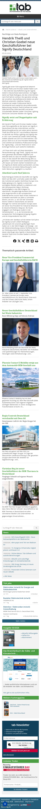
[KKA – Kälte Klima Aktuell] (7, 713)
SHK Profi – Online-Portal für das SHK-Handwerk (20, 705)
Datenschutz (19, 802)
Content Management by (10, 805)
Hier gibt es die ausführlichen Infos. (16, 693)
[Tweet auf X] (19, 242)
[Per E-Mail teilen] (32, 241)
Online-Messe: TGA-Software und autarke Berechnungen (19, 554)
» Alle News (7, 576)
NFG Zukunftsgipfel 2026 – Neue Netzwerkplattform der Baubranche (19, 538)
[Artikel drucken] (36, 241)
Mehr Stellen (20, 621)
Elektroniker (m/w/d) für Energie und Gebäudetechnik (18, 588)
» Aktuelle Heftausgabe (29, 633)
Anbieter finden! (21, 789)
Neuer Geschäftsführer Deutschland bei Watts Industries (19, 311)
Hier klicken (23, 745)
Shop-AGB (9, 802)
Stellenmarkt (16, 799)
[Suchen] (37, 21)
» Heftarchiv (25, 635)
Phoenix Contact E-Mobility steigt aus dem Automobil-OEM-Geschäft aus (20, 364)
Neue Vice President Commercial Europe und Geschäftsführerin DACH (20, 258)
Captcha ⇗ (29, 747)
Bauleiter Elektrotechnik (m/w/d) (16, 598)
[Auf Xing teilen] (23, 242)
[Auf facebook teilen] (15, 242)
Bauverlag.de (6, 807)
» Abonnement (26, 637)
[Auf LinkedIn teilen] (28, 242)
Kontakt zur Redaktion (30, 799)
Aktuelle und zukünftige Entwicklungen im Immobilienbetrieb (16, 560)
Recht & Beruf (11, 30)
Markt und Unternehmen (27, 30)
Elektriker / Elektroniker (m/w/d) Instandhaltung (16, 608)
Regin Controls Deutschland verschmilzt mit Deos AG (15, 417)
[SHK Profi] (7, 705)
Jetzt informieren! (8, 755)
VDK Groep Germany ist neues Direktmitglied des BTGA (18, 565)
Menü (21, 16)
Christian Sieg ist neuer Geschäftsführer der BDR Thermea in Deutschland (20, 471)
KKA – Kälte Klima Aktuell (17, 713)
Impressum (29, 802)
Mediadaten (5, 799)
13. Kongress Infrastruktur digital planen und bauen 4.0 (19, 549)
